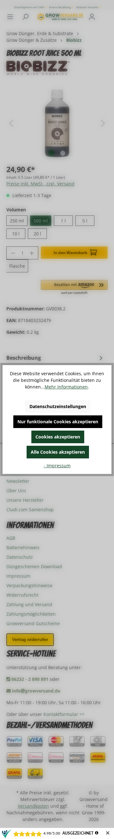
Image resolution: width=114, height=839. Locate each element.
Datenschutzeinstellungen (57, 406)
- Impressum (57, 466)
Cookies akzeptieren (57, 437)
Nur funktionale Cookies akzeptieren (57, 422)
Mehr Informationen (66, 387)
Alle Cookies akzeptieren (58, 452)
